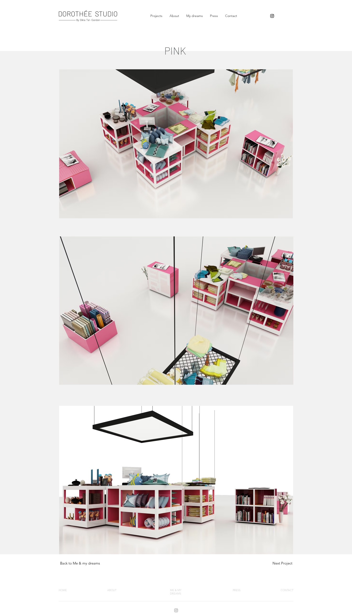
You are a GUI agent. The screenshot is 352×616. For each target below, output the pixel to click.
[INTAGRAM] (176, 610)
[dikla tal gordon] (272, 15)
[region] (282, 562)
